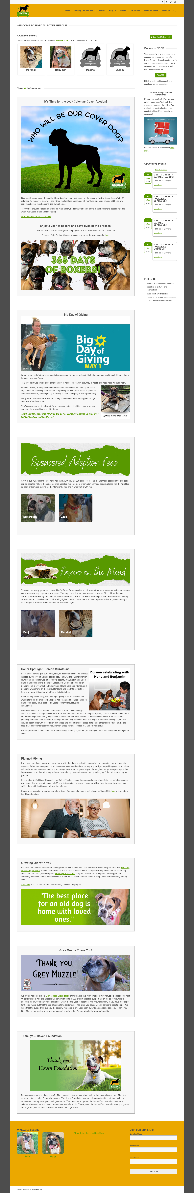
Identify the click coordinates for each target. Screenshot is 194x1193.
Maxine (56, 70)
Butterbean (30, 517)
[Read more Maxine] (57, 57)
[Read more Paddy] (116, 57)
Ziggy (53, 1156)
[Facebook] (162, 2)
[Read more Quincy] (86, 57)
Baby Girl (27, 70)
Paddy (116, 70)
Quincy (86, 70)
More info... (158, 185)
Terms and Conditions (95, 1133)
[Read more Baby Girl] (27, 57)
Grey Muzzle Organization (57, 995)
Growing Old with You (65, 873)
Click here (25, 884)
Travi (28, 1156)
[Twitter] (171, 2)
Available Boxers (62, 40)
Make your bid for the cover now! (36, 216)
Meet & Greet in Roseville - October (163, 246)
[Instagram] (166, 2)
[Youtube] (175, 2)
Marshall (66, 632)
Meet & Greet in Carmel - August (164, 175)
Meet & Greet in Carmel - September (163, 222)
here (113, 790)
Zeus (64, 517)
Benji (26, 632)
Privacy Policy (79, 1133)
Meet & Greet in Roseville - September (163, 198)
